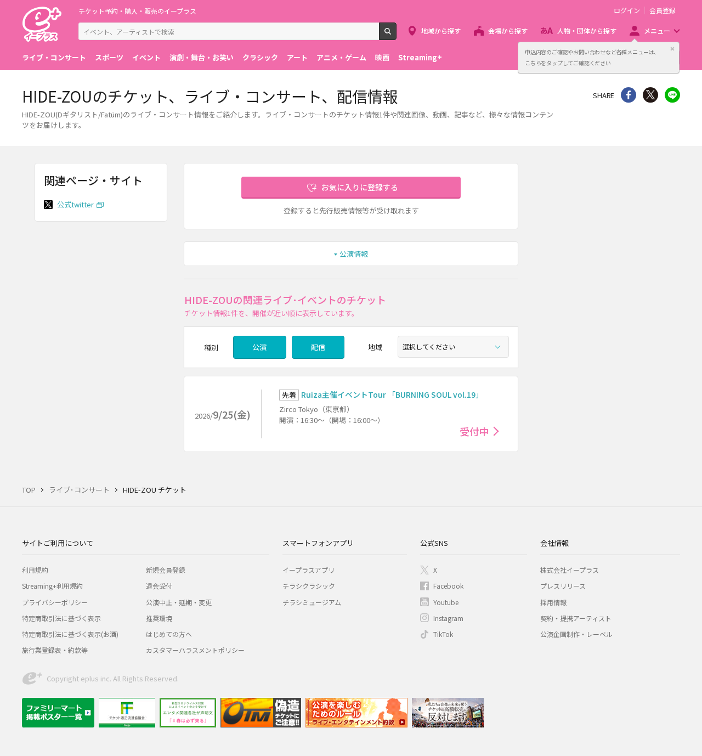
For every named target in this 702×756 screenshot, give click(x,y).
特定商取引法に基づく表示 (61, 618)
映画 (382, 57)
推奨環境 (159, 618)
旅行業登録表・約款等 (55, 650)
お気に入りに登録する (359, 187)
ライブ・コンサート (54, 57)
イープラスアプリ (308, 569)
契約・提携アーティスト (576, 618)
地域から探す (441, 30)
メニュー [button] (657, 30)
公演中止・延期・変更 (179, 602)
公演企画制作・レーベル (576, 634)
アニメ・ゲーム (341, 57)
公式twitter (75, 204)
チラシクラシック (308, 585)
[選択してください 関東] (453, 347)
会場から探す (508, 30)
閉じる (672, 48)
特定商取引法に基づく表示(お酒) (70, 634)
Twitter (650, 95)
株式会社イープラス (569, 569)
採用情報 (553, 602)
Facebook (448, 585)
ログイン (627, 10)
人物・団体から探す (586, 30)
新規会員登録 (165, 569)
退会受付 (159, 585)
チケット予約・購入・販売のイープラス (137, 10)
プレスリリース (563, 585)
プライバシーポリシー (55, 602)
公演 (259, 347)
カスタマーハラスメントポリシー (195, 650)
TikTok (443, 634)
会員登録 (662, 10)
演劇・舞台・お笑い (201, 57)
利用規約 (35, 569)
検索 (396, 35)
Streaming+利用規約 (52, 585)
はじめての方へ (169, 634)
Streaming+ (420, 57)
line (672, 95)
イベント (146, 57)
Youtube (445, 602)
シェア (628, 95)
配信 (318, 347)
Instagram (448, 618)
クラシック (260, 57)
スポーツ (109, 57)
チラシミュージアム (311, 602)
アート (297, 57)
